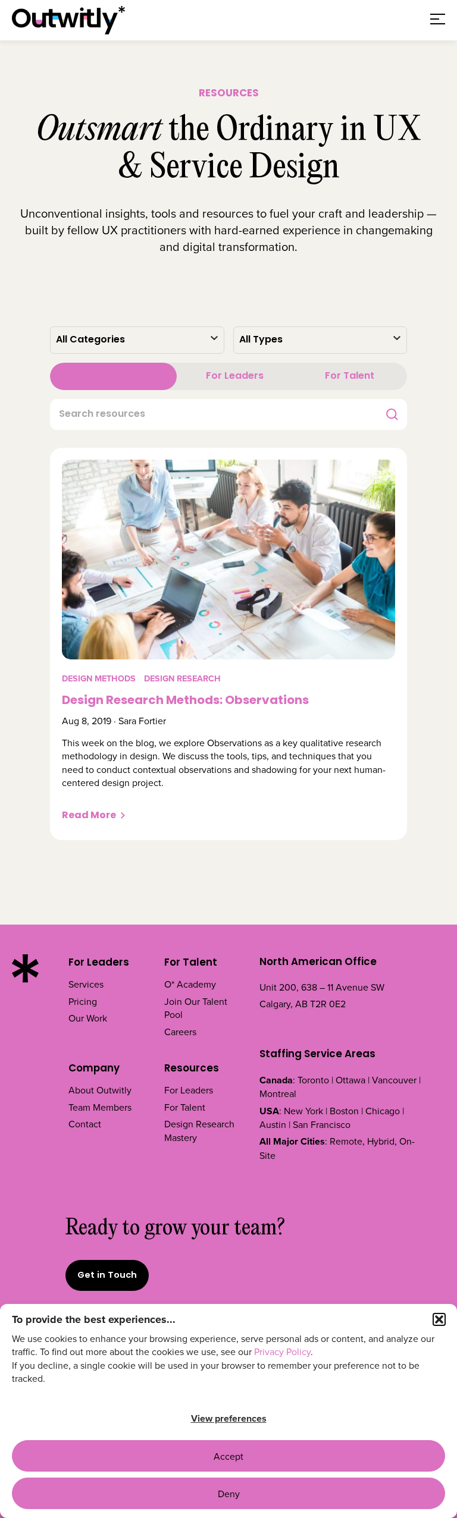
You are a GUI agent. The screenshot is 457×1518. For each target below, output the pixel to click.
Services (86, 984)
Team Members (100, 1107)
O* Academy (190, 984)
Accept (228, 1456)
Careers (180, 1031)
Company (94, 1069)
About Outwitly (100, 1089)
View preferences (229, 1418)
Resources (191, 1069)
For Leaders (235, 376)
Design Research (182, 678)
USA (269, 1111)
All (113, 376)
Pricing (82, 1001)
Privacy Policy (282, 1351)
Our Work (87, 1017)
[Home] (68, 20)
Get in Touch (107, 1275)
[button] (439, 1319)
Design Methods (99, 678)
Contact (84, 1123)
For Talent (349, 376)
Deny (229, 1493)
